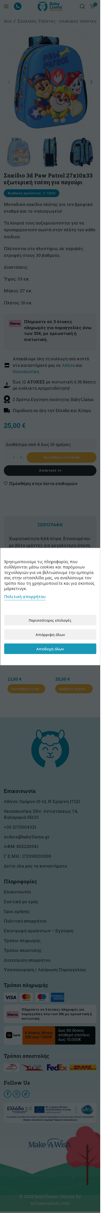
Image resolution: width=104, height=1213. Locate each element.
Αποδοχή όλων (50, 648)
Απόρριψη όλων (50, 634)
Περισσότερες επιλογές (50, 619)
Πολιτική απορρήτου (25, 596)
